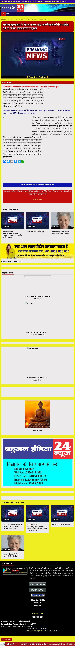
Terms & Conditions (20, 624)
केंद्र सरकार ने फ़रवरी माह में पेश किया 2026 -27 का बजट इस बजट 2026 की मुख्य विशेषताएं (12, 526)
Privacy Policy (6, 624)
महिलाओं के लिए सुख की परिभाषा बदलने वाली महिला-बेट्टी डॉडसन (60, 232)
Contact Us (14, 621)
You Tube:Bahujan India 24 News (13, 627)
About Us (4, 621)
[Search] (72, 14)
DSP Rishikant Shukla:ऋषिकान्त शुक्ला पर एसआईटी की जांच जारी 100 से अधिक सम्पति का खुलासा (12, 234)
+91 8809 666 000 (52, 631)
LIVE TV (33, 624)
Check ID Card (24, 621)
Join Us (30, 627)
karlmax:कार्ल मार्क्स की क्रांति (36, 231)
